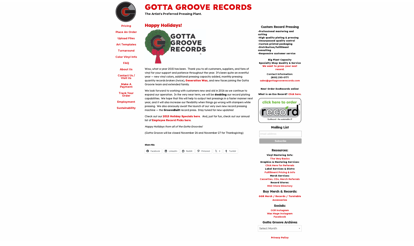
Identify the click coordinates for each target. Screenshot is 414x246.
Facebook (280, 216)
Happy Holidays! (163, 25)
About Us (126, 69)
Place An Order (126, 32)
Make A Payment (126, 85)
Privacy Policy (280, 237)
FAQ (126, 63)
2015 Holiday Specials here (181, 116)
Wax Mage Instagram (280, 213)
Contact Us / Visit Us (126, 77)
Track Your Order (126, 94)
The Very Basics (280, 158)
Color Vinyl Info (126, 56)
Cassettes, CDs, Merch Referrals (280, 179)
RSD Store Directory (279, 185)
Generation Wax (196, 80)
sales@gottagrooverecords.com (280, 80)
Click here (294, 94)
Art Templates (126, 44)
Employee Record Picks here (171, 120)
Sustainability (126, 108)
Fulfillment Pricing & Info (280, 172)
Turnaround (126, 50)
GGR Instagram (280, 210)
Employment (126, 101)
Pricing (126, 25)
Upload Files (126, 38)
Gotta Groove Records (198, 7)
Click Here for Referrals (279, 165)
